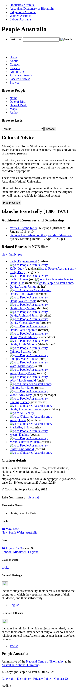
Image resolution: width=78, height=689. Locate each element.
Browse (14, 82)
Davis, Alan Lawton (22, 293)
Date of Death (18, 105)
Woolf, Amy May (21, 395)
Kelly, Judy (17, 268)
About (14, 61)
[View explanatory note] (5, 583)
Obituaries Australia (22, 5)
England (33, 552)
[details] (32, 497)
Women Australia (20, 15)
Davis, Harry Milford (23, 308)
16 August (8, 548)
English (14, 605)
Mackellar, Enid (20, 427)
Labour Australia (20, 19)
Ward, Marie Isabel (22, 366)
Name (13, 98)
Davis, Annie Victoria (23, 344)
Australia (31, 532)
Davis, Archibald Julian (24, 315)
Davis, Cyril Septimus (23, 330)
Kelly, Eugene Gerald (23, 261)
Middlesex (19, 552)
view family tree (12, 254)
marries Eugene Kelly (23, 228)
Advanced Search (21, 75)
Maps (13, 109)
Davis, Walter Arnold (23, 301)
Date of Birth (18, 101)
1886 (16, 529)
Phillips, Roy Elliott (22, 387)
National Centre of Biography (45, 661)
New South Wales (13, 532)
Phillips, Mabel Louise (24, 358)
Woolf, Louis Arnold (23, 380)
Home (13, 57)
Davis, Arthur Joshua (23, 286)
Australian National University (21, 665)
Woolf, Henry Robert (23, 373)
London (7, 552)
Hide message (11, 202)
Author (14, 112)
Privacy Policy (42, 678)
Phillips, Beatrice (20, 351)
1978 (19, 548)
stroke (5, 567)
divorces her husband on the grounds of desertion (41, 235)
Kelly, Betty (17, 272)
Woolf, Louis (18, 420)
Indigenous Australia (23, 12)
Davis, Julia (17, 283)
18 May (6, 529)
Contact (14, 64)
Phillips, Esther (19, 402)
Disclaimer (24, 678)
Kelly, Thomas (19, 279)
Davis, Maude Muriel (23, 337)
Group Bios (17, 71)
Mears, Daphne (19, 434)
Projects (15, 68)
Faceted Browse (20, 79)
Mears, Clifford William (25, 441)
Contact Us (61, 678)
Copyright (8, 678)
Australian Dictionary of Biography (32, 8)
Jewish (14, 646)
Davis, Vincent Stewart (24, 322)
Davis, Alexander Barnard (26, 409)
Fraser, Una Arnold (22, 449)
